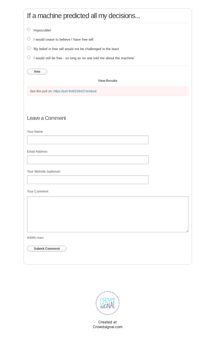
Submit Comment (47, 248)
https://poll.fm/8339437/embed (74, 91)
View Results (107, 81)
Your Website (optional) (43, 171)
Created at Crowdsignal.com (107, 324)
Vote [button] (37, 71)
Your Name (35, 132)
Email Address (37, 151)
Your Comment (37, 191)
